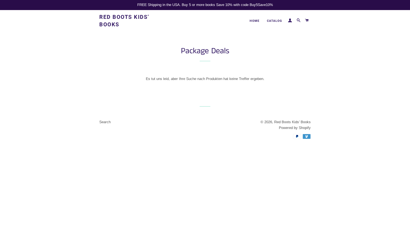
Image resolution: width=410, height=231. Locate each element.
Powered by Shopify (295, 128)
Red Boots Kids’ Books (124, 21)
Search (105, 122)
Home (254, 20)
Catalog (274, 20)
